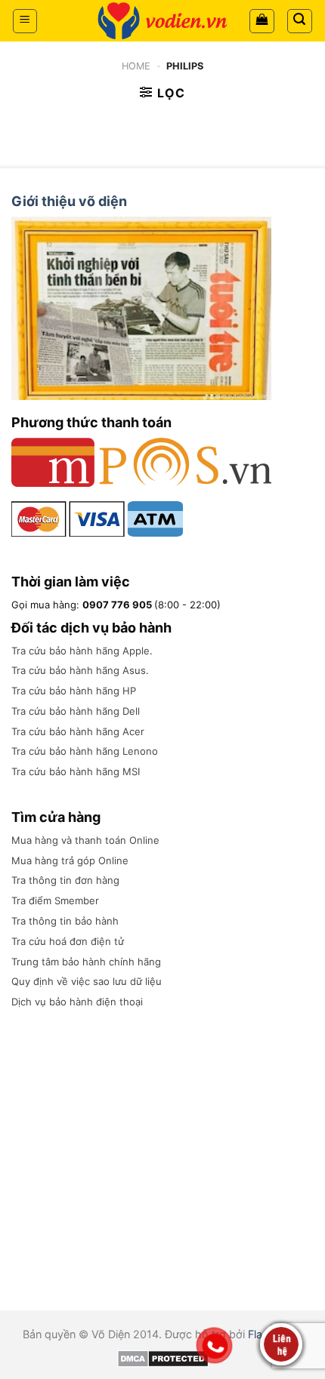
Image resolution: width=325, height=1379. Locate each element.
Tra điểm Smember (55, 900)
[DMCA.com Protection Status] (163, 1357)
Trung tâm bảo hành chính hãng (86, 962)
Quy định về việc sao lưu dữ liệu (86, 981)
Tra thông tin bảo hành (65, 921)
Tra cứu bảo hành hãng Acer (77, 731)
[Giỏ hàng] (261, 21)
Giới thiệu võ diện (69, 201)
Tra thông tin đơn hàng (65, 880)
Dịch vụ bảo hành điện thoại (77, 1002)
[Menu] (25, 21)
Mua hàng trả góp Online (69, 860)
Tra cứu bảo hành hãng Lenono (84, 751)
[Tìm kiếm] (300, 21)
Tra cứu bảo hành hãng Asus (78, 670)
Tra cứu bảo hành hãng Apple (80, 651)
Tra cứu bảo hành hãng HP (73, 691)
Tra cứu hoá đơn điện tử (67, 941)
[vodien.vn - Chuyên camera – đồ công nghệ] (162, 21)
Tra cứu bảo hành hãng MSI (75, 771)
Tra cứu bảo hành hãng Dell (75, 711)
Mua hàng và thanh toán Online (85, 840)
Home (136, 66)
